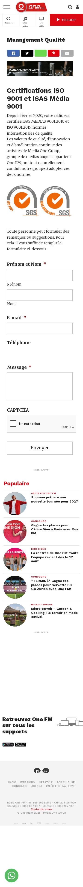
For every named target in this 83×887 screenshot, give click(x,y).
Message (19, 367)
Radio (12, 782)
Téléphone (19, 342)
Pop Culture (66, 782)
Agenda (36, 786)
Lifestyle (46, 782)
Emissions (27, 782)
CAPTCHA (18, 410)
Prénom (14, 284)
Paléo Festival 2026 (60, 786)
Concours (19, 786)
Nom (11, 304)
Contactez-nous (41, 809)
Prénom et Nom (26, 264)
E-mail (16, 318)
